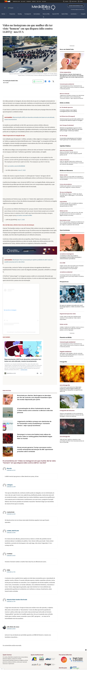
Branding (20, 14)
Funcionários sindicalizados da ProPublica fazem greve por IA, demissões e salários (71, 139)
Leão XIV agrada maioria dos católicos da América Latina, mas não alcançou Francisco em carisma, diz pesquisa (72, 163)
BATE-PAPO (74, 1)
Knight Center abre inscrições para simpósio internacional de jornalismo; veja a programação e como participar (72, 267)
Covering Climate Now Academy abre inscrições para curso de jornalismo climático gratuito (72, 276)
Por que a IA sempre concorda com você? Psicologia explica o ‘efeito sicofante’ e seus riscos (72, 307)
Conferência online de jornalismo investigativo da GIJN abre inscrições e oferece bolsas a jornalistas (70, 257)
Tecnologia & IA (27, 14)
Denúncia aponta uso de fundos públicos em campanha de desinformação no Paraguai (71, 119)
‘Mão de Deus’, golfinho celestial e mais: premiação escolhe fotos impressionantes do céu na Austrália (72, 441)
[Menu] (5, 7)
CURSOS (34, 1)
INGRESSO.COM (16, 1)
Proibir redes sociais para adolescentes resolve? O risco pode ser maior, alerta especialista (70, 318)
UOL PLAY (39, 1)
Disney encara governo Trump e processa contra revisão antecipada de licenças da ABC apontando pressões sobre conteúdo (35, 449)
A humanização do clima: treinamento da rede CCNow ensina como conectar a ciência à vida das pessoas (35, 410)
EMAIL (81, 1)
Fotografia (83, 14)
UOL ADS (44, 1)
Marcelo (9, 468)
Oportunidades (37, 14)
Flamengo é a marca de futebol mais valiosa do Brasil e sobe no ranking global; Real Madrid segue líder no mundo (34, 436)
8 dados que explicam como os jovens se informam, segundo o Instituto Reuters (70, 186)
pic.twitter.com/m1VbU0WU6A (16, 166)
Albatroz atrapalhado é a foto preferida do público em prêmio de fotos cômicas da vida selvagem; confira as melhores (72, 415)
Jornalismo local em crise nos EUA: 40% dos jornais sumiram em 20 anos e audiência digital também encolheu (71, 214)
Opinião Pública (65, 14)
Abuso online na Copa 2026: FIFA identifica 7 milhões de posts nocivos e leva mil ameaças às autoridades (72, 178)
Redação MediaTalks (11, 80)
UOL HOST (23, 1)
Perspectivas (12, 14)
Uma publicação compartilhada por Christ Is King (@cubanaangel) (21, 332)
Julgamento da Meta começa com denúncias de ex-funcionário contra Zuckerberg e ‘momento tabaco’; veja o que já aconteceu (34, 423)
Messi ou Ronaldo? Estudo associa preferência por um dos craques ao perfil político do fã (71, 153)
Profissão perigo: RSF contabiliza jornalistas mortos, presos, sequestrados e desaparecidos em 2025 (71, 204)
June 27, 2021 (22, 170)
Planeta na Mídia (46, 14)
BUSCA (66, 1)
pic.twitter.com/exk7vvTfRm (24, 215)
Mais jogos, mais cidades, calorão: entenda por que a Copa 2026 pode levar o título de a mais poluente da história (72, 355)
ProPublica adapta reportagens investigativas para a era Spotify (68, 110)
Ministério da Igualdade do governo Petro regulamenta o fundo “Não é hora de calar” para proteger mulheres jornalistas (71, 129)
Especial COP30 (55, 14)
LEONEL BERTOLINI (13, 530)
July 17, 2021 (21, 219)
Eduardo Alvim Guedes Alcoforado (17, 599)
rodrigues (10, 485)
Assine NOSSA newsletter (76, 5)
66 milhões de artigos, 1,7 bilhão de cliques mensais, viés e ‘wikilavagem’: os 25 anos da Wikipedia (71, 195)
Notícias (3, 14)
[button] (43, 16)
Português (11, 7)
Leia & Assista (74, 14)
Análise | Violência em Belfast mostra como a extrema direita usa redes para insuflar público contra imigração (72, 328)
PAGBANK (29, 1)
